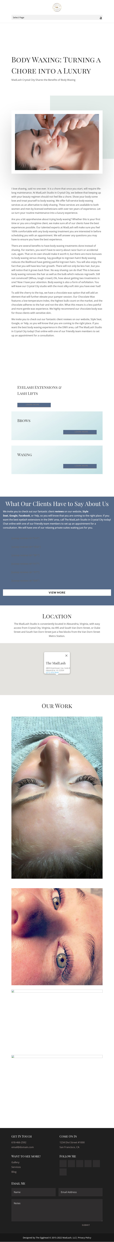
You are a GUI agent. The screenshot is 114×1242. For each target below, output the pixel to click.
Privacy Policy (84, 1237)
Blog (13, 1171)
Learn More (32, 404)
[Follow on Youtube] (63, 1172)
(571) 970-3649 (52, 672)
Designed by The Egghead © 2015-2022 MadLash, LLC (49, 1237)
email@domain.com (22, 1147)
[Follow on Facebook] (63, 1163)
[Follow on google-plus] (88, 1163)
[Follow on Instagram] (96, 1163)
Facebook (24, 515)
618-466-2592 (18, 1142)
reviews (59, 511)
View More (57, 592)
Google (13, 515)
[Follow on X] (71, 1163)
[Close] (66, 655)
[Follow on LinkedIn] (79, 1163)
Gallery (15, 1162)
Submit (86, 1225)
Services (16, 1167)
